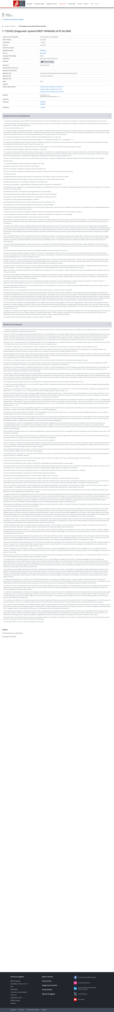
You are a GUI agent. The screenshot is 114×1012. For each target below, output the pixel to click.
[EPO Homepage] (19, 4)
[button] (57, 116)
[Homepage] (2, 26)
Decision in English (49, 62)
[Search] (92, 4)
